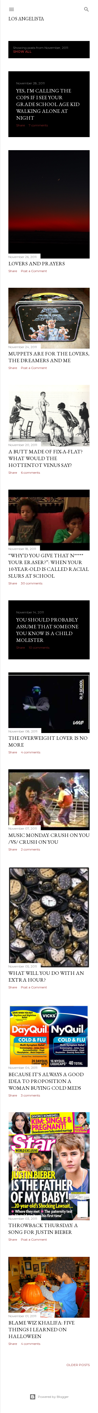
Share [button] (20, 125)
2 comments (30, 849)
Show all (22, 52)
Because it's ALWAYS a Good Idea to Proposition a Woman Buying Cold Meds (46, 1081)
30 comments (31, 583)
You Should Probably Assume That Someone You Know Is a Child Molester (47, 629)
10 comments (39, 647)
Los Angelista (26, 19)
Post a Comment (34, 271)
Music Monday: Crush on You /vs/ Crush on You (49, 838)
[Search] (86, 8)
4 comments (30, 752)
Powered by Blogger (53, 1397)
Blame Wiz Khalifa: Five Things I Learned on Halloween (41, 1329)
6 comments (30, 472)
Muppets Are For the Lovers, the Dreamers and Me (48, 357)
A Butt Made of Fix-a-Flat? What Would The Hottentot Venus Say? (45, 458)
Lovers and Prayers (36, 263)
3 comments (30, 1095)
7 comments (38, 125)
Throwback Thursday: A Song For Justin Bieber (43, 1228)
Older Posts (78, 1365)
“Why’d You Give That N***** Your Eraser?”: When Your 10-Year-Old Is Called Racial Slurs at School (48, 565)
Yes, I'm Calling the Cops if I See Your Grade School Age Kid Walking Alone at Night (47, 104)
